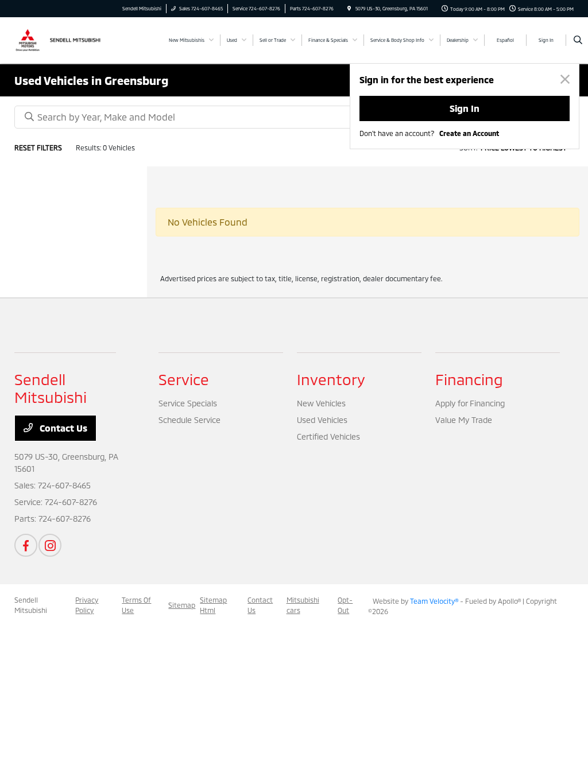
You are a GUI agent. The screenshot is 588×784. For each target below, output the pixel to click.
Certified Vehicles (328, 436)
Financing (469, 379)
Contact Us (62, 427)
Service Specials (187, 403)
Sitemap (181, 605)
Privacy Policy (86, 605)
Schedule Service (189, 420)
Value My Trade (463, 420)
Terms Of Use (136, 605)
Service (183, 379)
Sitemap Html (213, 605)
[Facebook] (25, 545)
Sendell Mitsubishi (30, 605)
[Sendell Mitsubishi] (66, 38)
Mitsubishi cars (303, 605)
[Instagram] (49, 545)
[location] (349, 8)
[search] (578, 40)
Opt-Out (345, 605)
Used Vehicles (322, 420)
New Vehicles (321, 403)
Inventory (331, 379)
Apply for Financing (470, 403)
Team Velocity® (434, 601)
